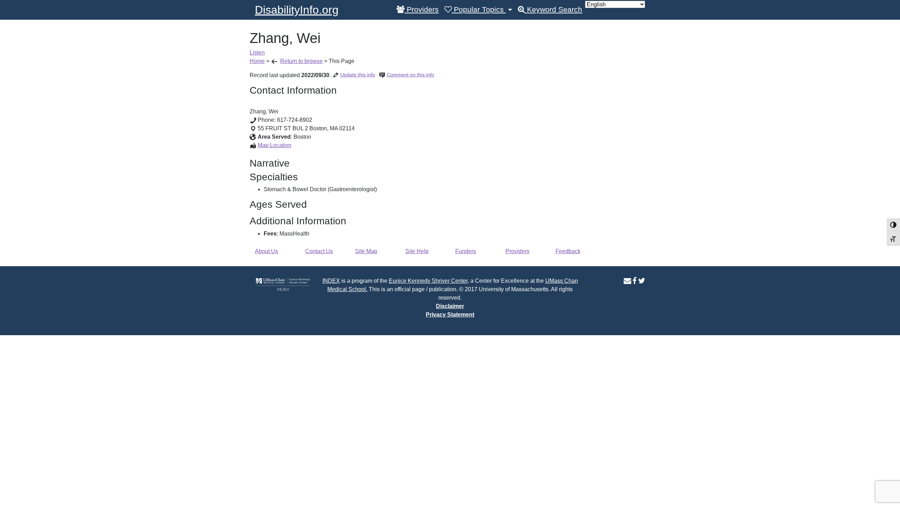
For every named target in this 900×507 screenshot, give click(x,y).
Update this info (357, 74)
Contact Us (319, 251)
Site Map (366, 251)
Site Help (417, 251)
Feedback (567, 251)
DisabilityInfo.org (297, 10)
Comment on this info (410, 74)
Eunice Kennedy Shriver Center (428, 281)
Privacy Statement (450, 315)
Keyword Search (553, 9)
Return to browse (301, 61)
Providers (422, 9)
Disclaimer (450, 306)
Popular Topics (479, 9)
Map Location (274, 145)
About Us (266, 251)
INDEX (331, 281)
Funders (465, 251)
